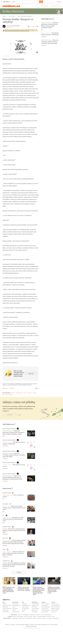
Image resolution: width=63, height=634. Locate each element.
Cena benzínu (38, 614)
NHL (23, 611)
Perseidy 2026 (32, 614)
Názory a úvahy (7, 540)
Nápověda (27, 624)
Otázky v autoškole (54, 610)
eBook (30, 26)
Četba (7, 394)
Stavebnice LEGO (22, 618)
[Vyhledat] (41, 1)
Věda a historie (7, 518)
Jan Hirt (13, 606)
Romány (11, 394)
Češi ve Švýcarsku (45, 608)
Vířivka (53, 616)
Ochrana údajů (37, 624)
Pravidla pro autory (45, 624)
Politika (5, 529)
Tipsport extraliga (25, 606)
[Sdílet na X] (38, 388)
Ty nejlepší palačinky (35, 603)
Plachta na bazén (20, 616)
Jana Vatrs (5, 538)
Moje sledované (44, 5)
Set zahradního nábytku (41, 616)
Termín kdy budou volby (7, 608)
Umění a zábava (45, 33)
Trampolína (26, 616)
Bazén (15, 616)
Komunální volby (6, 611)
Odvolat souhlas (53, 624)
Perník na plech (35, 611)
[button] (21, 44)
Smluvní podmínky (20, 624)
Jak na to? (19, 414)
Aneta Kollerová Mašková (13, 25)
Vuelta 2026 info (15, 603)
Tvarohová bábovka (35, 608)
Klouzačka (35, 616)
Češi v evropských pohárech (46, 614)
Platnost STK (53, 611)
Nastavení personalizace (31, 626)
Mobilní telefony (15, 618)
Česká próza (29, 392)
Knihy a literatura (46, 23)
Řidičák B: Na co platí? (55, 608)
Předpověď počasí (25, 614)
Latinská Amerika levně (46, 610)
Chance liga (24, 603)
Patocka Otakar (7, 492)
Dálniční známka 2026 (55, 605)
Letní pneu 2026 (54, 603)
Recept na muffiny (35, 605)
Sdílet (35, 26)
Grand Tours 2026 (15, 611)
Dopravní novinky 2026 (55, 606)
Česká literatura (19, 392)
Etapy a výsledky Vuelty (16, 605)
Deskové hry (39, 618)
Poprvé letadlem (45, 605)
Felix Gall (14, 610)
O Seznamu (12, 624)
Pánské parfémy (56, 618)
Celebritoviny (6, 560)
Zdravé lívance (34, 606)
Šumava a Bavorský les (46, 606)
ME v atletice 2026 (25, 608)
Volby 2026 (4, 603)
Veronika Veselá (7, 526)
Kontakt (31, 624)
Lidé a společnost (8, 495)
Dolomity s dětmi (45, 611)
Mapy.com (20, 614)
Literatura (13, 392)
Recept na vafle (34, 610)
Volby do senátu (5, 610)
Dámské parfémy (29, 618)
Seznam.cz (59, 1)
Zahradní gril (49, 616)
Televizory (44, 618)
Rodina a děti (6, 506)
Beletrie (34, 392)
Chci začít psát (56, 5)
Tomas (4, 549)
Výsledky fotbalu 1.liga (26, 605)
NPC (4, 515)
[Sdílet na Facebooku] (36, 388)
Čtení (4, 394)
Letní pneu (35, 618)
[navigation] (1, 2)
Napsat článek (31, 373)
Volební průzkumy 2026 (7, 605)
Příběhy (5, 563)
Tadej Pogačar (15, 608)
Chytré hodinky (49, 618)
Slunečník (30, 616)
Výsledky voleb (5, 606)
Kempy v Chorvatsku (45, 603)
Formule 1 (24, 610)
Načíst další (19, 572)
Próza (24, 392)
